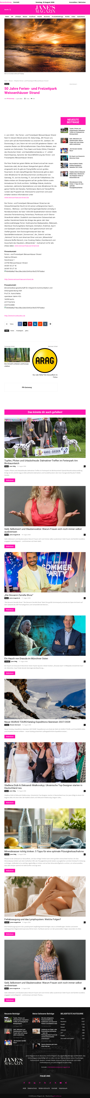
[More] (50, 324)
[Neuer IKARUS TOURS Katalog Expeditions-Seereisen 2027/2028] (64, 165)
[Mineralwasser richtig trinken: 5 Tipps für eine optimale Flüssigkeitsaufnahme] (64, 183)
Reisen (11, 81)
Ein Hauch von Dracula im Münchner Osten (26, 658)
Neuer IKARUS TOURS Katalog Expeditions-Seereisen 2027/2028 (75, 165)
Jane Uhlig (13, 466)
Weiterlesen (10, 480)
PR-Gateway (10, 98)
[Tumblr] (45, 324)
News (6, 466)
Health (7, 854)
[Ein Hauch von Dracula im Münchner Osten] (64, 158)
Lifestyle (7, 661)
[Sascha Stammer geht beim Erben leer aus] (36, 1046)
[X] (25, 324)
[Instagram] (29, 1083)
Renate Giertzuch (15, 725)
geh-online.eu (57, 1096)
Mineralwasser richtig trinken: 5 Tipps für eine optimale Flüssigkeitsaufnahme (44, 851)
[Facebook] (20, 324)
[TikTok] (50, 1083)
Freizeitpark (19, 330)
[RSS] (45, 1083)
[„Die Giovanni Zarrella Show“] (64, 150)
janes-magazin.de (15, 534)
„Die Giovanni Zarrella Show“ (18, 595)
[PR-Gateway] (13, 387)
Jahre (26, 330)
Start (5, 81)
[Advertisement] (31, 116)
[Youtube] (61, 1083)
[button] (7, 9)
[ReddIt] (40, 324)
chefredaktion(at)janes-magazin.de (58, 1067)
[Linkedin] (35, 324)
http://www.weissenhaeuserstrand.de (18, 279)
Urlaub (7, 725)
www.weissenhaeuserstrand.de (16, 197)
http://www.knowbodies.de (14, 316)
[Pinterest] (30, 324)
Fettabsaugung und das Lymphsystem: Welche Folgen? (32, 919)
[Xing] (66, 1083)
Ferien (12, 330)
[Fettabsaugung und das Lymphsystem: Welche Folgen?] (45, 896)
